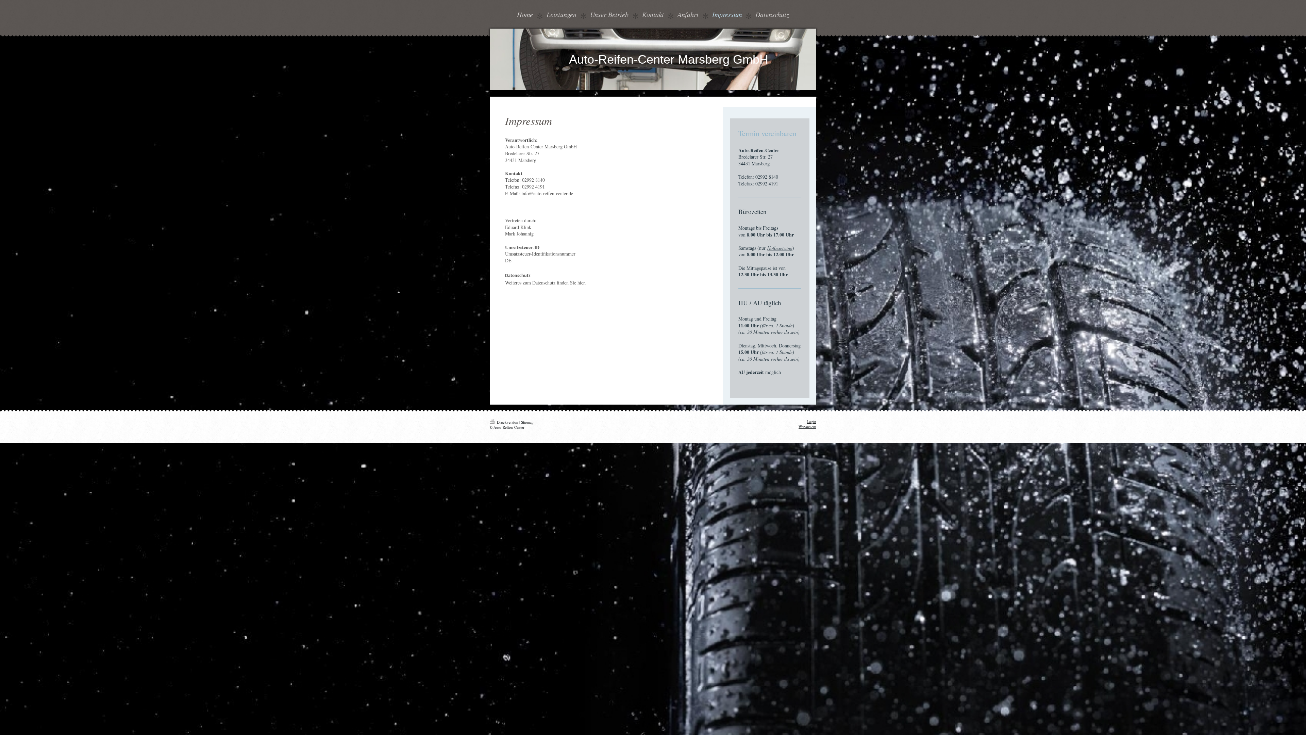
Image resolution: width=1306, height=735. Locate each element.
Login (811, 421)
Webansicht (807, 426)
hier (581, 282)
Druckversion (507, 422)
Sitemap (527, 422)
